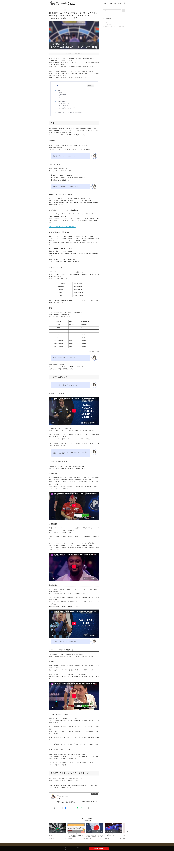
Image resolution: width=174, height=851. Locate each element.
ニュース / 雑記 (57, 845)
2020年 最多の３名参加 (65, 105)
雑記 (111, 3)
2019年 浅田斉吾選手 (64, 103)
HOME (50, 845)
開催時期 (61, 92)
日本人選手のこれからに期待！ (66, 108)
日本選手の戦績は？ (63, 101)
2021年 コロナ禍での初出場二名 (67, 107)
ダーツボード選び (103, 3)
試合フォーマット (63, 96)
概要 (59, 90)
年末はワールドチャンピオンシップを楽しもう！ (70, 112)
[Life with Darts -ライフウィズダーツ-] (63, 3)
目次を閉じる (90, 85)
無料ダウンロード (98, 848)
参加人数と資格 (62, 94)
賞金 (60, 97)
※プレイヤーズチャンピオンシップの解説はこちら (62, 226)
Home (94, 3)
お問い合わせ (117, 3)
